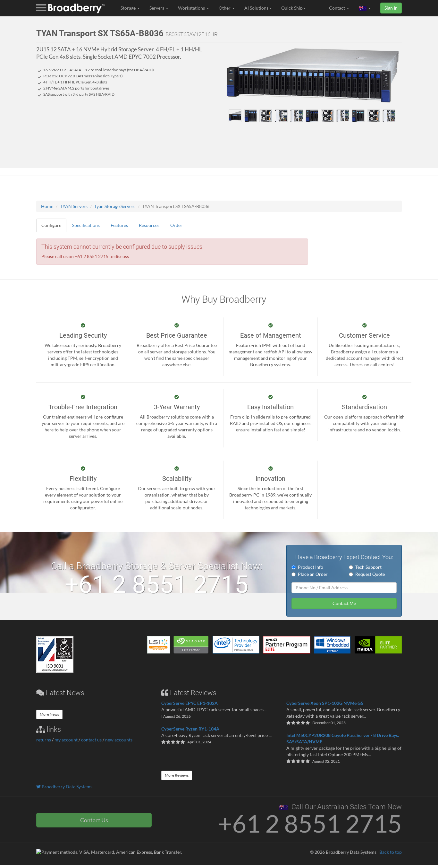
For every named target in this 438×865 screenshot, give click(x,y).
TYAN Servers (74, 206)
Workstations (192, 8)
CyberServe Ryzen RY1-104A (190, 728)
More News (49, 714)
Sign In (391, 8)
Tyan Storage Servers (114, 206)
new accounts (118, 739)
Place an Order (313, 574)
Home (47, 206)
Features (119, 225)
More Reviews (177, 775)
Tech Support (368, 567)
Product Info (310, 567)
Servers (157, 8)
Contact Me (344, 603)
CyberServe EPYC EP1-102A (189, 703)
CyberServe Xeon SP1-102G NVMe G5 (324, 703)
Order (176, 225)
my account (66, 739)
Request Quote (370, 574)
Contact (337, 8)
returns (43, 739)
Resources (149, 225)
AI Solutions (256, 8)
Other (225, 8)
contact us (91, 739)
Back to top (390, 852)
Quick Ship (292, 8)
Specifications (86, 225)
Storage (129, 8)
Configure (51, 225)
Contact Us (94, 820)
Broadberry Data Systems (66, 786)
